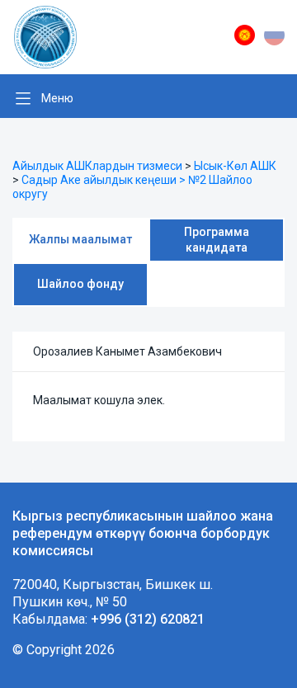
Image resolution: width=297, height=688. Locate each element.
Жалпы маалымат (80, 239)
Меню (57, 98)
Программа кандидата (216, 239)
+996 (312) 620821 (148, 619)
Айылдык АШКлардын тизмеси (97, 165)
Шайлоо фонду (80, 283)
